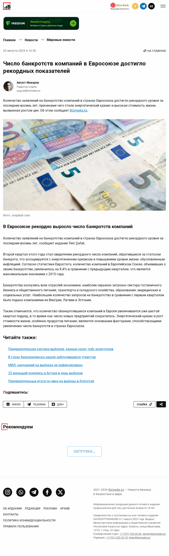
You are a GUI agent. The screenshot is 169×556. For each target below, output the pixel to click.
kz (151, 6)
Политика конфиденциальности (29, 520)
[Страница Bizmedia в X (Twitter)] (60, 492)
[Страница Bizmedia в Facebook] (47, 492)
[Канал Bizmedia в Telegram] (34, 492)
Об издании (12, 508)
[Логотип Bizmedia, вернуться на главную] (7, 6)
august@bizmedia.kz (28, 90)
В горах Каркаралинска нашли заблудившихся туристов (52, 357)
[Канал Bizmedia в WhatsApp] (20, 492)
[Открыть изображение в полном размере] (84, 165)
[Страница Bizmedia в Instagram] (7, 492)
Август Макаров (28, 82)
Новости (31, 40)
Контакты (10, 514)
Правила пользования (21, 526)
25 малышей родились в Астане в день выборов (45, 373)
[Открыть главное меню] (163, 6)
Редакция (32, 508)
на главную (156, 50)
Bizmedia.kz (78, 110)
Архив (65, 508)
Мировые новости (61, 40)
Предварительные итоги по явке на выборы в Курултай (51, 381)
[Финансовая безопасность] (119, 6)
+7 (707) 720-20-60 (130, 534)
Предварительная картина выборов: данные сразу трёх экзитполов (60, 349)
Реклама (50, 508)
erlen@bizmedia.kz (139, 537)
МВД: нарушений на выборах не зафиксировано (45, 365)
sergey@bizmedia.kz (154, 534)
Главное (9, 40)
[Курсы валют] (135, 6)
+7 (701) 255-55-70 (117, 537)
